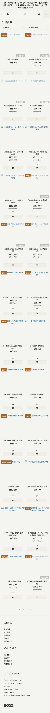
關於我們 (7, 654)
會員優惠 (7, 629)
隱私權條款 (8, 661)
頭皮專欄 (7, 635)
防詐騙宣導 (8, 664)
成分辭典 (7, 658)
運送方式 (7, 638)
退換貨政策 (8, 641)
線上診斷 (7, 632)
